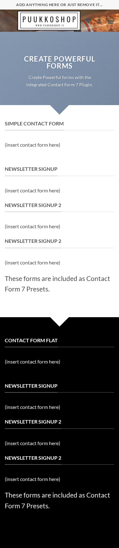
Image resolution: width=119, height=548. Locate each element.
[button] (8, 20)
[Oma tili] (99, 21)
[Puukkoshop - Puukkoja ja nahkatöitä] (49, 20)
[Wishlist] (88, 21)
